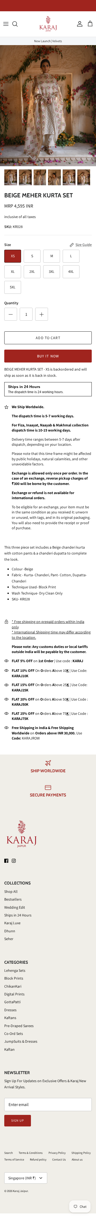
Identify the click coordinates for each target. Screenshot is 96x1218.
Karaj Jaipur (20, 1191)
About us (77, 1159)
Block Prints (13, 978)
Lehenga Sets (14, 970)
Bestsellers (13, 899)
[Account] (78, 24)
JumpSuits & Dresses (20, 1041)
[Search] (17, 24)
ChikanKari (12, 986)
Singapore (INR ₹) (22, 1178)
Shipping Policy (81, 1153)
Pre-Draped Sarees (19, 1025)
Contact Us (59, 1159)
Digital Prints (14, 994)
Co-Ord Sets (13, 1033)
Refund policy (38, 1159)
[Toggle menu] (6, 24)
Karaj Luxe (12, 922)
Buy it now (48, 356)
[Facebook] (6, 861)
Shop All (11, 891)
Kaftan (9, 1049)
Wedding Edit (14, 907)
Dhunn (9, 931)
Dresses (10, 1009)
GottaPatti (12, 1001)
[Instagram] (14, 861)
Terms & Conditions (31, 1153)
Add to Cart (48, 337)
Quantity (11, 302)
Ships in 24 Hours (17, 915)
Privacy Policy (57, 1153)
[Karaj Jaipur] (48, 24)
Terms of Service (14, 1159)
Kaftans (10, 1017)
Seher (8, 938)
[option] (48, 105)
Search (8, 1153)
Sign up (17, 1120)
